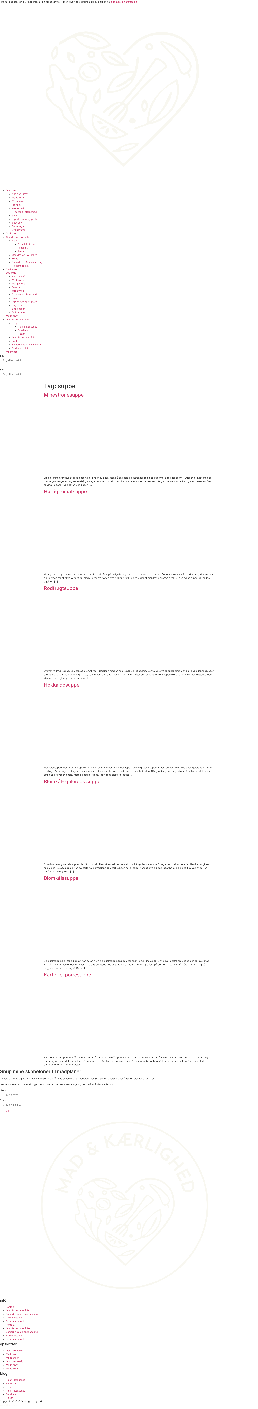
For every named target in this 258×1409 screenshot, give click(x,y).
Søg (2, 355)
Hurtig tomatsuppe (65, 491)
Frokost (16, 204)
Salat (15, 215)
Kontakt (16, 258)
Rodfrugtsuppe (61, 588)
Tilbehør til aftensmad (24, 211)
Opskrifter (11, 190)
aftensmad (18, 208)
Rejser (21, 251)
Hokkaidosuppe (62, 685)
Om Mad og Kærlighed (19, 1310)
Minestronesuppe (64, 395)
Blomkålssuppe (61, 878)
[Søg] (2, 366)
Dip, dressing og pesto (25, 219)
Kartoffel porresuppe (67, 975)
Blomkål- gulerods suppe (72, 781)
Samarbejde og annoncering (22, 1313)
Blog (14, 240)
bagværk (17, 222)
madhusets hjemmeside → (125, 1)
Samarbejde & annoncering (27, 262)
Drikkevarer (18, 229)
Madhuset (11, 269)
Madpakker (18, 197)
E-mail (3, 1100)
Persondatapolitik (16, 1321)
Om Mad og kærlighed (18, 236)
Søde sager (18, 226)
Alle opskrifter (20, 193)
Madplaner (12, 233)
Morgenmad (19, 201)
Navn (3, 1090)
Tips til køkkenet (27, 244)
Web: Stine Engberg (11, 1404)
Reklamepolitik (20, 265)
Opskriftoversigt (15, 1350)
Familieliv (23, 247)
